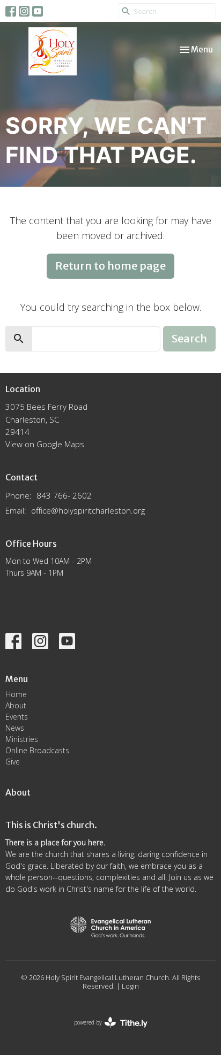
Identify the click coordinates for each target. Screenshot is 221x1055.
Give (12, 761)
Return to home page (110, 265)
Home (16, 694)
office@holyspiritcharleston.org (88, 510)
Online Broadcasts (37, 750)
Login (130, 986)
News (14, 728)
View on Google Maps (44, 444)
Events (16, 717)
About (15, 705)
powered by (105, 1031)
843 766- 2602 (64, 495)
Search (189, 338)
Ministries (21, 739)
